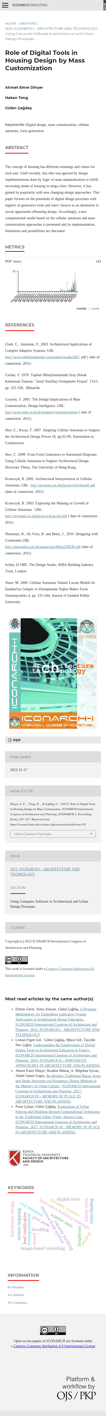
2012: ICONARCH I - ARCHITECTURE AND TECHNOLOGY (51, 28)
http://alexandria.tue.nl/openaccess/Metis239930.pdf (43, 547)
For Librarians (17, 1302)
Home (10, 23)
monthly (81, 308)
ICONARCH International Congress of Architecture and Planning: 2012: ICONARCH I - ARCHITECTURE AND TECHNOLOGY (57, 1030)
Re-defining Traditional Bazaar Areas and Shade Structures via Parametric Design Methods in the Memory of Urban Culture (58, 1081)
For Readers (16, 1287)
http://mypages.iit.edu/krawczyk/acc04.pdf (36, 516)
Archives (28, 23)
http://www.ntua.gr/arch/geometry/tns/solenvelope (41, 412)
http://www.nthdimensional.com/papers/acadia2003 (42, 357)
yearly (95, 308)
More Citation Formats (32, 834)
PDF (16, 740)
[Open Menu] (5, 5)
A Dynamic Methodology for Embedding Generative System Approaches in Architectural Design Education (55, 1014)
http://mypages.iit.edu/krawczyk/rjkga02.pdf (63, 485)
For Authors (16, 1295)
